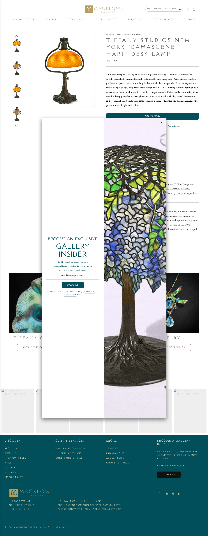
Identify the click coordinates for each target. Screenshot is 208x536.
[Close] (161, 122)
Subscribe (73, 285)
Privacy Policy (90, 292)
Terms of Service (70, 295)
